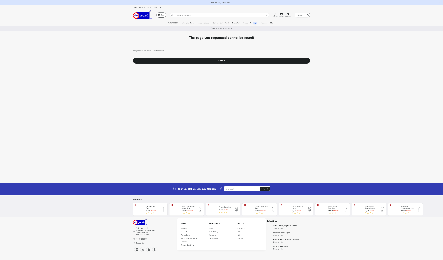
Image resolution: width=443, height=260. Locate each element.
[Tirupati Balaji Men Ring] (248, 209)
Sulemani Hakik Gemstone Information (286, 240)
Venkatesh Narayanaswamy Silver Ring (406, 207)
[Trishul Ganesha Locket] (285, 209)
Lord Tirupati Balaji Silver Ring (188, 207)
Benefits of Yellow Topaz (281, 233)
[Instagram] (136, 249)
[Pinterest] (142, 249)
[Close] (440, 2)
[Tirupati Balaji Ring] (212, 209)
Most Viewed (137, 199)
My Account (214, 223)
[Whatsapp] (154, 249)
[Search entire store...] (266, 15)
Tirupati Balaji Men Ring (261, 207)
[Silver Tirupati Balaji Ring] (321, 209)
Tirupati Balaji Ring (225, 207)
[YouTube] (148, 249)
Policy (183, 223)
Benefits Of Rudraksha (280, 247)
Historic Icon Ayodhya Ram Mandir (284, 226)
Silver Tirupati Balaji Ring (332, 207)
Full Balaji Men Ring (151, 207)
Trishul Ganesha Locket (297, 207)
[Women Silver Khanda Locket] (358, 209)
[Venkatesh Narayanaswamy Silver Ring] (394, 209)
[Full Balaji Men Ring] (139, 209)
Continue (221, 60)
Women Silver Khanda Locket (370, 207)
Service (241, 223)
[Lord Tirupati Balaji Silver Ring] (175, 209)
